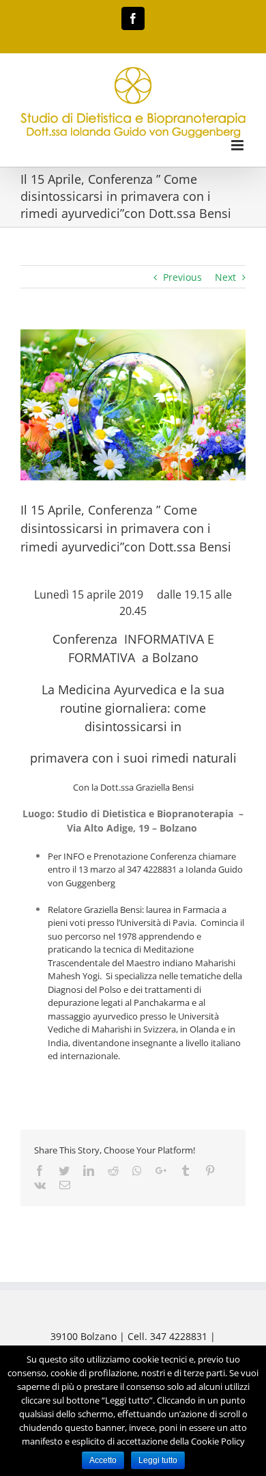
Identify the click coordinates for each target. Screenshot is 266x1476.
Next (225, 277)
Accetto (103, 1460)
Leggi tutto (157, 1460)
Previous (182, 277)
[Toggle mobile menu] (238, 145)
